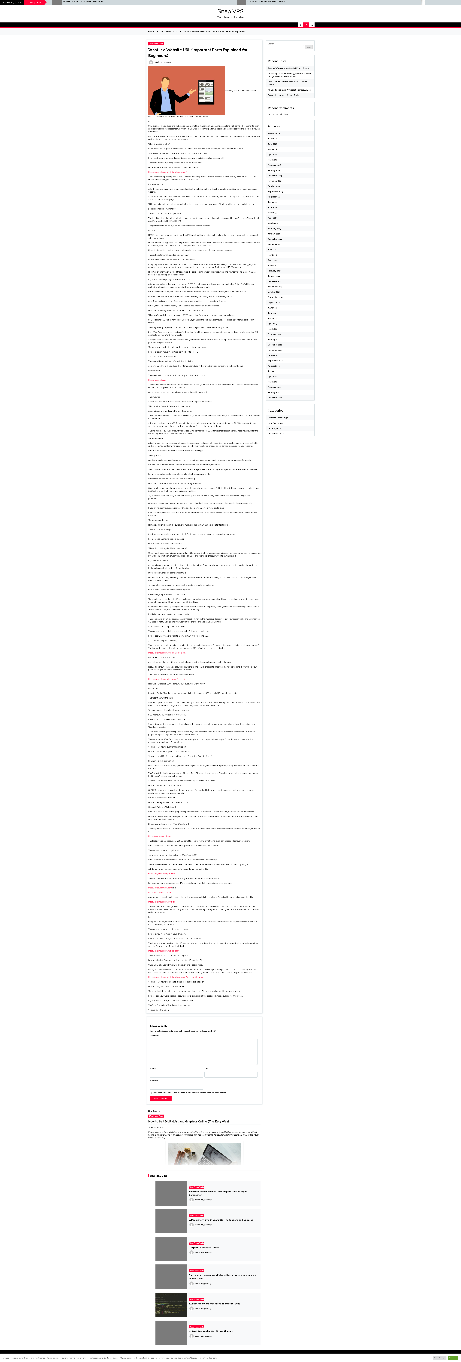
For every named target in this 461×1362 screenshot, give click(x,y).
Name (153, 1069)
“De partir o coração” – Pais (204, 1247)
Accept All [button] (453, 1358)
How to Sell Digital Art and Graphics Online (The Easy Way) (188, 1121)
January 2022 (274, 392)
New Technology (276, 423)
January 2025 (274, 234)
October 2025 (274, 186)
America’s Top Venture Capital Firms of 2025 (288, 68)
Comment (155, 1036)
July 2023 (272, 308)
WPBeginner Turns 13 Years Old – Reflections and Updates (221, 1220)
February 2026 (274, 165)
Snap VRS (230, 11)
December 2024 (275, 239)
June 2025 (272, 207)
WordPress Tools (156, 44)
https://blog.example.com (160, 888)
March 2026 (273, 160)
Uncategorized (275, 428)
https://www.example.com (160, 836)
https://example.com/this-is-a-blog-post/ (167, 172)
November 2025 (275, 181)
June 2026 (272, 144)
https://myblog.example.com (161, 874)
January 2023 (274, 339)
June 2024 (272, 250)
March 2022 (273, 382)
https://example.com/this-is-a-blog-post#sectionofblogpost (175, 977)
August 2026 (274, 133)
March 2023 (273, 329)
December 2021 (275, 398)
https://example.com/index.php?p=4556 (166, 679)
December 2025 (275, 176)
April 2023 (272, 324)
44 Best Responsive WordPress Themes (211, 1331)
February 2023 (274, 334)
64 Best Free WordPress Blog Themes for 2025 (214, 1303)
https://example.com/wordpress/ (163, 951)
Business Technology (278, 418)
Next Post (152, 1111)
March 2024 (273, 265)
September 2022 (275, 361)
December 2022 (275, 345)
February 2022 (274, 387)
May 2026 (272, 149)
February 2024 (274, 271)
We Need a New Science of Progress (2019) (154, 1)
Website (154, 1081)
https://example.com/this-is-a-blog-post (166, 653)
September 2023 (275, 297)
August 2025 (273, 197)
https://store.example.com (160, 892)
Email (207, 1069)
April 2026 (272, 154)
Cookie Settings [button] (439, 1358)
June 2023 (272, 313)
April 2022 (272, 376)
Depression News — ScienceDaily (283, 95)
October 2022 (274, 355)
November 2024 (275, 244)
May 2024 (272, 255)
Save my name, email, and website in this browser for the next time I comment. (190, 1093)
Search (271, 44)
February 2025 (274, 228)
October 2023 (274, 292)
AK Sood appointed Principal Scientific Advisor (289, 90)
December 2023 (275, 281)
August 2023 (274, 302)
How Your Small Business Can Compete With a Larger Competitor (218, 1193)
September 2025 (275, 191)
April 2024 (272, 260)
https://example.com (157, 380)
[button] (300, 24)
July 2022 (272, 371)
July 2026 (272, 139)
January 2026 (274, 170)
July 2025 (272, 202)
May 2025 (272, 213)
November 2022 (275, 350)
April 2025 (272, 218)
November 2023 (275, 287)
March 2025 (273, 223)
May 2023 (272, 318)
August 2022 (274, 366)
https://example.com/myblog (161, 902)
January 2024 (274, 276)
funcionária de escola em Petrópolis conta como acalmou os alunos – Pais (222, 1277)
